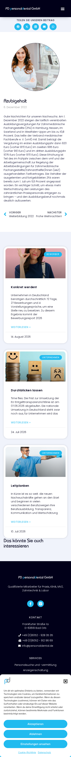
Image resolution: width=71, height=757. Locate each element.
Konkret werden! (24, 287)
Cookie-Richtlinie (27, 752)
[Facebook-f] (30, 603)
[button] (65, 681)
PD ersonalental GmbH (22, 9)
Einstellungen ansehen (35, 744)
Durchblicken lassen (27, 390)
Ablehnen (35, 734)
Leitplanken (20, 486)
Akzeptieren (35, 724)
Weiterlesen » (21, 327)
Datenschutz (44, 752)
